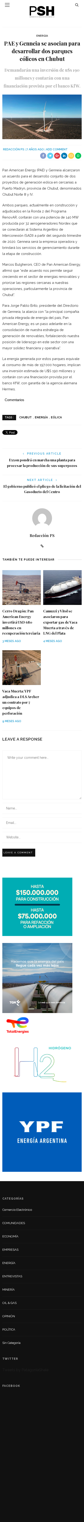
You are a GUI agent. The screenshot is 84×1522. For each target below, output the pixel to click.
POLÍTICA (8, 1329)
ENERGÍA (42, 35)
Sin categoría (11, 1343)
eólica (56, 417)
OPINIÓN (8, 1316)
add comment (57, 149)
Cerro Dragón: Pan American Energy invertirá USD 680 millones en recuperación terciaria (21, 622)
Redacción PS (13, 149)
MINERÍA (8, 1289)
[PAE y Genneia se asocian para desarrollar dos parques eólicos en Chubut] (42, 116)
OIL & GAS (9, 1303)
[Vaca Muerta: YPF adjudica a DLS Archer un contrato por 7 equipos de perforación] (21, 667)
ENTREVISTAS (12, 1276)
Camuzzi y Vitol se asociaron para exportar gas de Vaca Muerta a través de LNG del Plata (60, 622)
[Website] (42, 546)
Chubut (25, 417)
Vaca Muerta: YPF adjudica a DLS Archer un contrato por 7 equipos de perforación (20, 702)
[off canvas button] (7, 5)
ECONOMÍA (10, 1236)
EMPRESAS (10, 1249)
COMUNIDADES (13, 1223)
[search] (77, 5)
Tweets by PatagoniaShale (25, 1370)
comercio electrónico (17, 1209)
